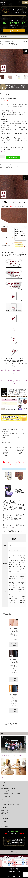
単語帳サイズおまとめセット (8, 788)
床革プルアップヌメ (10, 167)
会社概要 (3, 821)
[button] (26, 51)
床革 (4, 167)
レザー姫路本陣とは (6, 791)
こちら (11, 110)
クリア (5, 151)
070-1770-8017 (14, 23)
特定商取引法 (4, 826)
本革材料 (8, 41)
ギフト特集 (4, 777)
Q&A (2, 815)
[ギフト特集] (13, 767)
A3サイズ (23, 41)
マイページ (15, 30)
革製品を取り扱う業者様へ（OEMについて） (12, 804)
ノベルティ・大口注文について (9, 796)
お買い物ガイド (5, 818)
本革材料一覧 (4, 810)
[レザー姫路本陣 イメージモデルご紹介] (13, 744)
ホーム (3, 41)
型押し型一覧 (4, 813)
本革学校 (3, 807)
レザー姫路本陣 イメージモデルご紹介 (11, 755)
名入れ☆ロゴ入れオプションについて (11, 793)
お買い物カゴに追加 (13, 157)
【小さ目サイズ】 (15, 41)
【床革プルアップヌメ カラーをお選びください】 (13, 147)
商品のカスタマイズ (6, 799)
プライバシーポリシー (7, 824)
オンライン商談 (5, 802)
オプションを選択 (13, 644)
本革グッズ (4, 782)
